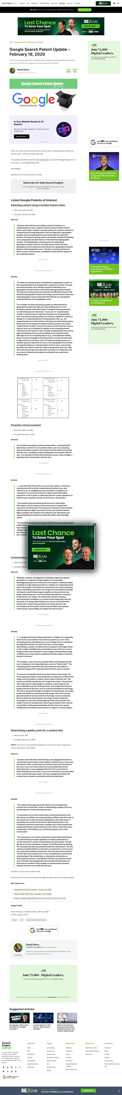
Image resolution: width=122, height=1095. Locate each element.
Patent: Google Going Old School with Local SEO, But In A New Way (40, 898)
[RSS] (15, 1071)
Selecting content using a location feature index (38, 205)
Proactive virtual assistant (26, 425)
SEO (28, 3)
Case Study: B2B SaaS (92, 1051)
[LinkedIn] (7, 1067)
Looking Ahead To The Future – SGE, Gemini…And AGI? (42, 1027)
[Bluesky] (3, 1071)
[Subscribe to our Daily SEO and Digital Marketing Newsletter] (114, 3)
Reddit (49, 1070)
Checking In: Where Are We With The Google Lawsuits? (18, 1027)
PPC (48, 1064)
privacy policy (52, 997)
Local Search (51, 1051)
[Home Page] (9, 3)
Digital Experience (33, 1064)
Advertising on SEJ (91, 1048)
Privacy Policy (108, 1061)
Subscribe (107, 1048)
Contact (106, 1054)
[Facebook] (15, 1067)
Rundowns (69, 1051)
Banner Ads (88, 1054)
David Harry (23, 69)
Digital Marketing (44, 3)
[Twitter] (19, 1067)
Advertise (77, 3)
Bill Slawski (44, 160)
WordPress (30, 1067)
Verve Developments (49, 947)
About (106, 1051)
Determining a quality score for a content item (37, 730)
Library (68, 1054)
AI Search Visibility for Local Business (101, 301)
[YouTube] (11, 1067)
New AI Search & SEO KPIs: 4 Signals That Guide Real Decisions (103, 175)
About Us (69, 3)
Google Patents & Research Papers (36, 920)
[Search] (118, 3)
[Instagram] (7, 1071)
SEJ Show (69, 1061)
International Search (53, 1057)
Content (29, 1057)
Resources (54, 3)
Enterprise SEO (51, 1061)
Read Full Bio (18, 955)
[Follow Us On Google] (43, 930)
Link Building (51, 1048)
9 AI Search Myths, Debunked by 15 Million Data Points (102, 269)
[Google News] (3, 1067)
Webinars (62, 3)
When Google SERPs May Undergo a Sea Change (33, 894)
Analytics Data (51, 1067)
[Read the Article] (19, 1018)
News (29, 1048)
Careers (14, 920)
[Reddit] (11, 1071)
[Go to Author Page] (12, 71)
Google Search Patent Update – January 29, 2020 (33, 889)
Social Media (31, 1061)
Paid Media (34, 3)
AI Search (22, 3)
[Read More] (104, 255)
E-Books (68, 1057)
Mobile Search (51, 1054)
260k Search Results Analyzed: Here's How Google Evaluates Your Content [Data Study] (66, 1028)
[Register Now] (104, 161)
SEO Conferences (71, 1069)
